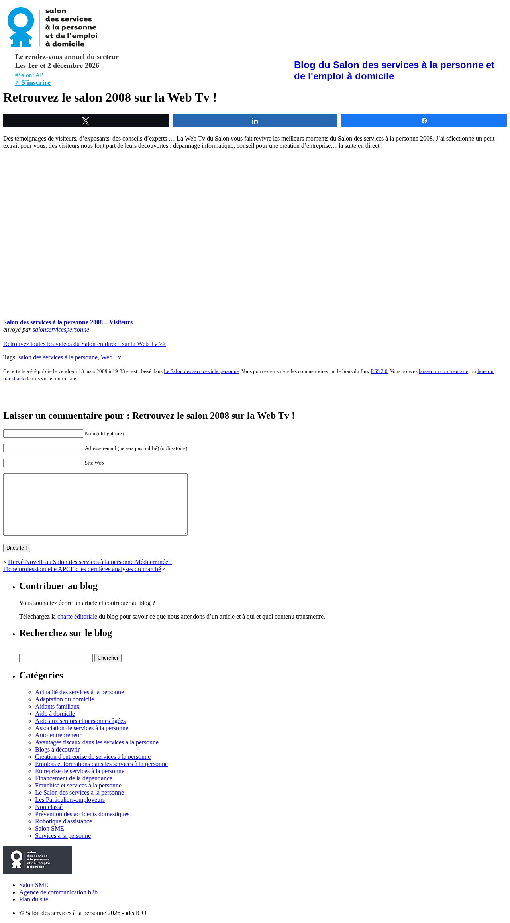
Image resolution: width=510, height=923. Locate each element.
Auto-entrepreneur (58, 735)
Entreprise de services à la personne (79, 771)
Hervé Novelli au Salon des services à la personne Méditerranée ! (90, 561)
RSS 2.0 (379, 371)
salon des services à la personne (58, 357)
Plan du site (33, 899)
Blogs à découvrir (57, 749)
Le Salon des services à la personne (201, 371)
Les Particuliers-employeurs (70, 799)
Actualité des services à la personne (79, 692)
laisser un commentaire (443, 371)
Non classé (49, 806)
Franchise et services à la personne (78, 785)
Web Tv (111, 357)
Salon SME (49, 828)
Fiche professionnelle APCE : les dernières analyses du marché (82, 569)
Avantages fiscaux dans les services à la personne (97, 742)
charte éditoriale (77, 616)
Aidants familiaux (57, 706)
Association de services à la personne (81, 728)
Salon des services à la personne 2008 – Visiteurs (68, 322)
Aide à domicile (55, 713)
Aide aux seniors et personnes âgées (80, 720)
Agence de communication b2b (58, 892)
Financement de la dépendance (73, 778)
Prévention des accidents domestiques (82, 814)
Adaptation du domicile (64, 699)
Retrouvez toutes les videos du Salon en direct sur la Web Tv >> (84, 343)
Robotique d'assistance (63, 821)
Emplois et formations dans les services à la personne (101, 763)
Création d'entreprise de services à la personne (93, 756)
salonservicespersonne (61, 329)
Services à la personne (63, 835)
